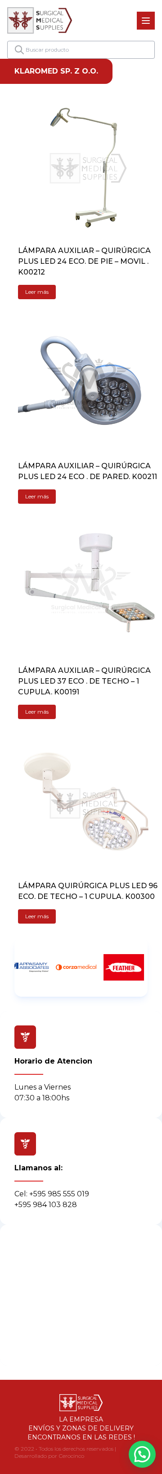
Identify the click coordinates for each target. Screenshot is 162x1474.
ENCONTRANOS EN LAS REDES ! (81, 1437)
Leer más (37, 291)
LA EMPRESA (81, 1419)
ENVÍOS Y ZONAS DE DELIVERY (81, 1428)
